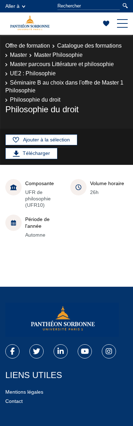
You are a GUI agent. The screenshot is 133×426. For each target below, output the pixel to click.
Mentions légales (24, 392)
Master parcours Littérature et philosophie (62, 64)
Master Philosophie (58, 55)
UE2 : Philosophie (33, 73)
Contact (14, 401)
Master (18, 55)
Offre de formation (27, 46)
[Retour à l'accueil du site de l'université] (62, 320)
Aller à (12, 6)
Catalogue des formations (89, 46)
